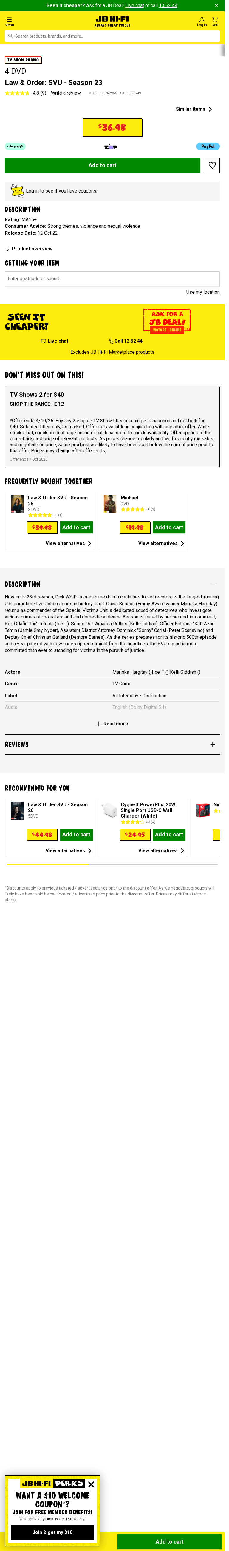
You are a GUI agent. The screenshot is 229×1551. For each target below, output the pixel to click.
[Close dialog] (91, 1484)
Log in (32, 191)
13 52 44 (168, 5)
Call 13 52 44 (128, 341)
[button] (38, 22)
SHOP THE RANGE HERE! (37, 404)
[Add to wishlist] (212, 165)
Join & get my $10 (52, 1532)
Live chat (134, 5)
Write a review (66, 93)
